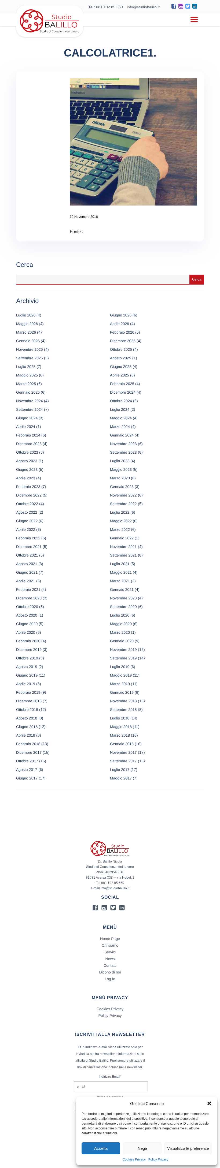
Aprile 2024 (25, 426)
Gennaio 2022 (122, 538)
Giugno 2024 (27, 418)
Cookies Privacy (134, 1159)
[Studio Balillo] (49, 34)
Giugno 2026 (120, 315)
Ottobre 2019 (27, 658)
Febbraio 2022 (28, 538)
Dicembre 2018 (29, 701)
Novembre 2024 (29, 401)
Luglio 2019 (119, 667)
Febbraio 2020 (28, 641)
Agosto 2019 (26, 667)
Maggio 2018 (121, 727)
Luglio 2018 (119, 718)
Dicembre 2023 (29, 444)
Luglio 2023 (119, 461)
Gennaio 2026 (28, 341)
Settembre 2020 (123, 606)
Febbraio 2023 (28, 486)
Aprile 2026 (119, 324)
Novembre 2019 (123, 649)
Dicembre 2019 (29, 649)
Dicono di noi (110, 972)
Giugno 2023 (27, 469)
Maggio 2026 (27, 324)
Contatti (110, 965)
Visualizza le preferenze (188, 1148)
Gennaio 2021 (122, 589)
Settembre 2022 (123, 504)
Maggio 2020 (121, 624)
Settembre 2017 (123, 761)
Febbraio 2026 (122, 332)
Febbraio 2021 (28, 589)
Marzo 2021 (120, 581)
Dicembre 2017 (29, 752)
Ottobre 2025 (121, 349)
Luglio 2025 (25, 366)
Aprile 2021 (25, 581)
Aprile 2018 (25, 735)
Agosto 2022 (26, 512)
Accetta (101, 1148)
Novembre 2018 (123, 701)
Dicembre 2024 (122, 392)
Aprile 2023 (25, 478)
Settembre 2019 (123, 658)
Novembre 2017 (123, 752)
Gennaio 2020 (122, 641)
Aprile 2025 (119, 375)
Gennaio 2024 (122, 435)
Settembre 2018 (123, 709)
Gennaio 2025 (28, 392)
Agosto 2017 (26, 769)
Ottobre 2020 (27, 606)
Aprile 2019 (25, 684)
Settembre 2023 (123, 452)
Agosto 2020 (26, 615)
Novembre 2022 (123, 495)
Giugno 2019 (27, 675)
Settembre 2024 (29, 409)
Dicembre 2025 (122, 341)
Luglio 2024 (119, 409)
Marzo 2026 (26, 332)
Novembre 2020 (123, 598)
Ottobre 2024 (121, 401)
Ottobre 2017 (27, 761)
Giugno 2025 (120, 366)
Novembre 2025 (29, 349)
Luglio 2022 (119, 512)
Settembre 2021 (123, 555)
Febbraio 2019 (28, 692)
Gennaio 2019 (122, 692)
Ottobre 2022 (27, 504)
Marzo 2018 (120, 735)
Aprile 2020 (25, 632)
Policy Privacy (158, 1159)
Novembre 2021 (123, 546)
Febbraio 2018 (28, 744)
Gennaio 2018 (122, 744)
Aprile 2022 (25, 529)
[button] (209, 1103)
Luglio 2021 (119, 564)
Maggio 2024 (121, 418)
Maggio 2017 (121, 778)
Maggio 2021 (121, 572)
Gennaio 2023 (122, 486)
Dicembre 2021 (29, 546)
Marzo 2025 (26, 384)
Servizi (110, 952)
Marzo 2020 (120, 632)
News (110, 959)
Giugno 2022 (27, 521)
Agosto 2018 (26, 718)
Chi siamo (110, 945)
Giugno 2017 (27, 778)
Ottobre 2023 (27, 452)
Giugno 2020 (27, 624)
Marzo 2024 (120, 426)
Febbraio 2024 (28, 435)
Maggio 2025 (27, 375)
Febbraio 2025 (122, 384)
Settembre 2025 (29, 358)
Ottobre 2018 (27, 709)
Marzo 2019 (120, 684)
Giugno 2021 (27, 572)
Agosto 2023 (26, 461)
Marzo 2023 (120, 478)
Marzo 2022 (120, 529)
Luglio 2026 (25, 315)
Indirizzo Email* (110, 1077)
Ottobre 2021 (27, 555)
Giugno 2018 (27, 727)
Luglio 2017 (119, 769)
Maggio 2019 (121, 675)
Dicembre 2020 (29, 598)
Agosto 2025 (120, 358)
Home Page (110, 938)
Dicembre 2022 (29, 495)
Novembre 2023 (123, 444)
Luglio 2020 (119, 615)
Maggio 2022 (121, 521)
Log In (110, 979)
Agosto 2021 (26, 564)
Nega (142, 1148)
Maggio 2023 (121, 469)
